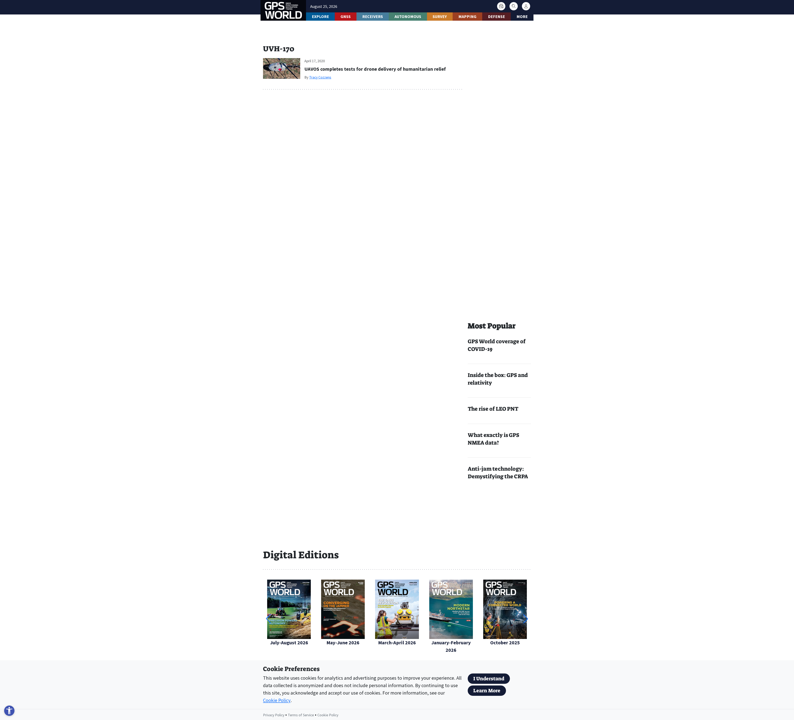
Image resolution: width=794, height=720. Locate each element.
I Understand (488, 678)
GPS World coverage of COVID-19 (497, 345)
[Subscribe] (501, 6)
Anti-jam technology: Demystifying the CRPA (498, 472)
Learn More (486, 690)
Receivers (372, 16)
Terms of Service (301, 715)
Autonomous (408, 16)
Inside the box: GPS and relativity (498, 379)
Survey (440, 16)
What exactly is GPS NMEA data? (493, 439)
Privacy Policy (273, 715)
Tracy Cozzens (320, 77)
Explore (320, 16)
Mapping (467, 16)
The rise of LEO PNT (493, 408)
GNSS (346, 16)
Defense (496, 16)
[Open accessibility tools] (9, 711)
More (522, 16)
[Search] (513, 6)
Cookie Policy (277, 700)
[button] (525, 618)
